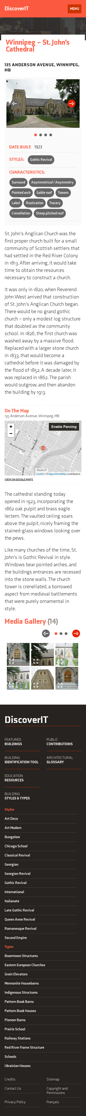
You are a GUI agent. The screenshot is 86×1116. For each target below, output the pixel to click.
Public (60, 742)
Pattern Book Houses (20, 1011)
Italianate (12, 901)
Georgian (11, 864)
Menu (74, 8)
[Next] (71, 104)
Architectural (60, 760)
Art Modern (13, 828)
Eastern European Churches (25, 965)
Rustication (34, 203)
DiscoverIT (17, 8)
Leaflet (40, 474)
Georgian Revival (18, 874)
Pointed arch (21, 193)
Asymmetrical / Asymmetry (52, 182)
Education (14, 778)
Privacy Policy (15, 1102)
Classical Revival (17, 855)
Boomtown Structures (21, 956)
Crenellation (21, 213)
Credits (10, 1079)
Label (16, 203)
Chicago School (16, 846)
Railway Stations (18, 1038)
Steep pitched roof (50, 213)
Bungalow (12, 837)
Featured (13, 742)
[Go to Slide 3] (45, 135)
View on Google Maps (19, 479)
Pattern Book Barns (19, 1002)
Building (22, 760)
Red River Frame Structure (24, 1047)
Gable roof (44, 193)
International (14, 892)
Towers (63, 193)
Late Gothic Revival (19, 910)
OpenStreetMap (57, 474)
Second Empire (16, 938)
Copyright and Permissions (57, 1090)
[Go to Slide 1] (35, 135)
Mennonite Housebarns (22, 983)
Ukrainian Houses (18, 1066)
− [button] (10, 433)
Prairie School (15, 1029)
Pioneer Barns (15, 1020)
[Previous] (14, 104)
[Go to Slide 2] (40, 135)
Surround (18, 182)
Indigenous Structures (21, 992)
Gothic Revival (41, 160)
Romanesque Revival (20, 929)
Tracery (55, 203)
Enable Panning (64, 426)
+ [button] (10, 426)
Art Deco (11, 819)
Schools (10, 1057)
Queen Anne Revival (20, 919)
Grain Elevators (16, 974)
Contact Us (13, 1088)
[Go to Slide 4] (50, 135)
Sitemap (53, 1079)
